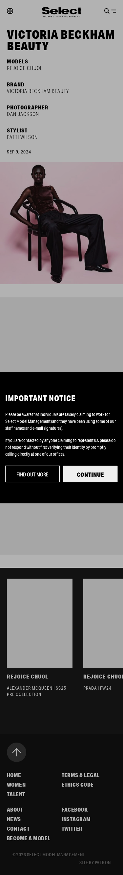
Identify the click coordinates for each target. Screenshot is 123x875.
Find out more (32, 474)
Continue (90, 474)
